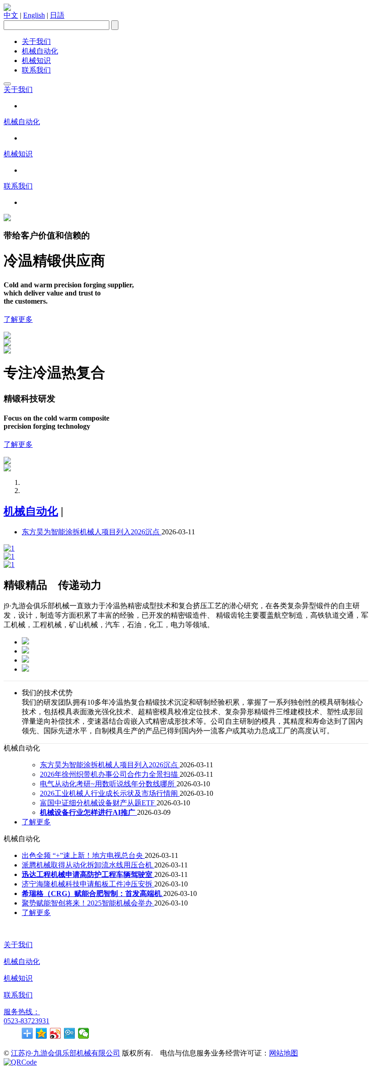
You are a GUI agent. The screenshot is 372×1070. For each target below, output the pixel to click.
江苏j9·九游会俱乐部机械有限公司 (65, 1053)
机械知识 (36, 60)
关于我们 (36, 41)
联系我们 (36, 70)
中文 (11, 15)
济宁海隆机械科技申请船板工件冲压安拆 (88, 884)
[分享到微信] (83, 1033)
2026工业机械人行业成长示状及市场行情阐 (110, 793)
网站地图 (283, 1053)
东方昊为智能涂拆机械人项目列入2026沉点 (92, 532)
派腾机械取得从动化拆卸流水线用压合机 (88, 865)
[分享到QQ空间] (41, 1033)
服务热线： (22, 1012)
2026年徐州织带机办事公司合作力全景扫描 (110, 774)
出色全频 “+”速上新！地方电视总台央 (83, 855)
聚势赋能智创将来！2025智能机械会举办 (88, 903)
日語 (57, 15)
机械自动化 (40, 51)
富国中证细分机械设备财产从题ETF (98, 803)
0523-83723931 (26, 1021)
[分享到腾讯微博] (69, 1033)
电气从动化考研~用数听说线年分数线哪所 (108, 784)
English (34, 15)
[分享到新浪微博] (55, 1033)
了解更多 (18, 319)
